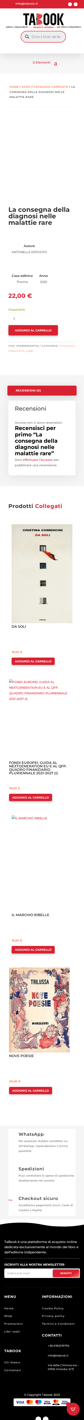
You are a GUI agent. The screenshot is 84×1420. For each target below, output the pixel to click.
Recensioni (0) (28, 390)
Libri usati (12, 1331)
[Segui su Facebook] (70, 4)
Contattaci (12, 1370)
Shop (26, 86)
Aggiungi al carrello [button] (33, 661)
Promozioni (13, 1323)
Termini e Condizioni (58, 1323)
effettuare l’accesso (38, 460)
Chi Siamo (12, 1362)
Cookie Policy (53, 1308)
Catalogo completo (51, 86)
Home (14, 86)
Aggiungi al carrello (33, 330)
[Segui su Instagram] (76, 4)
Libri (30, 351)
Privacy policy (53, 1316)
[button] (24, 528)
